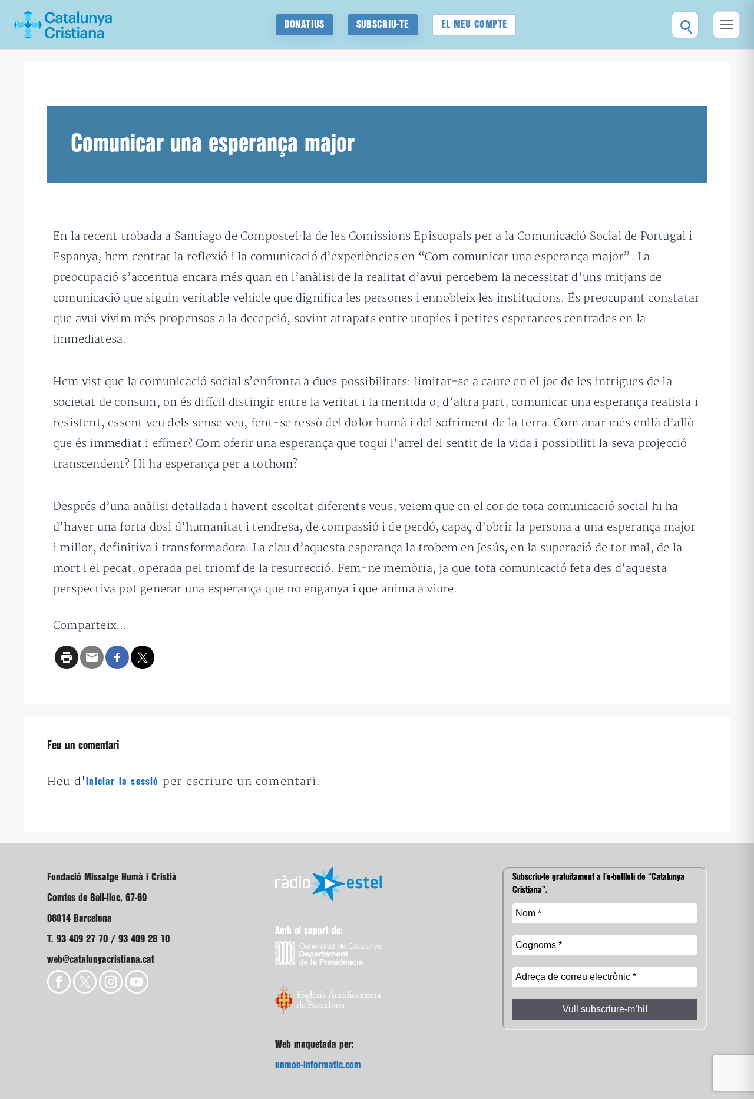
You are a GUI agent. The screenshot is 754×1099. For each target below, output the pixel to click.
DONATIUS (305, 24)
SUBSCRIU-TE (382, 24)
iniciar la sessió (122, 781)
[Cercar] (685, 24)
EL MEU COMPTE (474, 24)
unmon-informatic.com (318, 1065)
